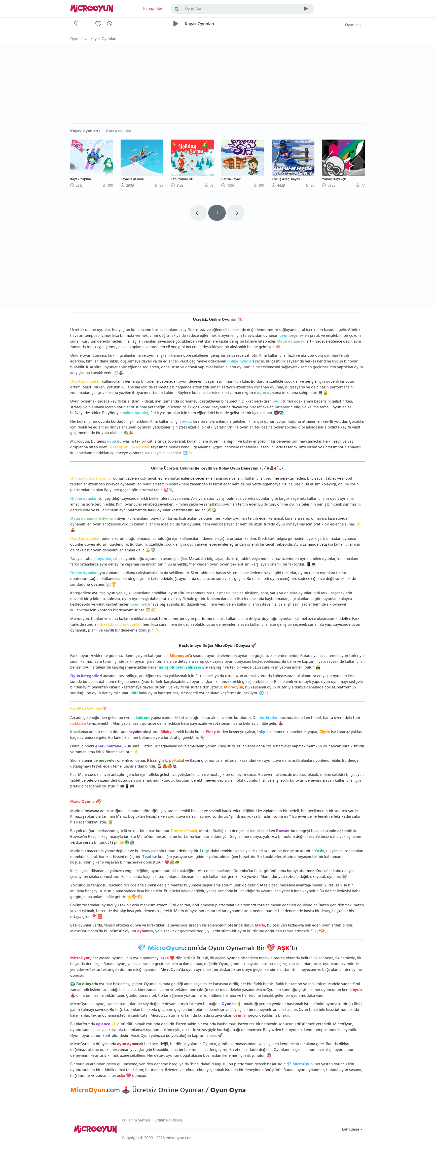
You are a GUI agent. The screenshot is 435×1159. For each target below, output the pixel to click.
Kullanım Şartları (136, 1120)
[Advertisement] (217, 85)
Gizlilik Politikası (168, 1120)
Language (351, 1130)
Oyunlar (352, 25)
